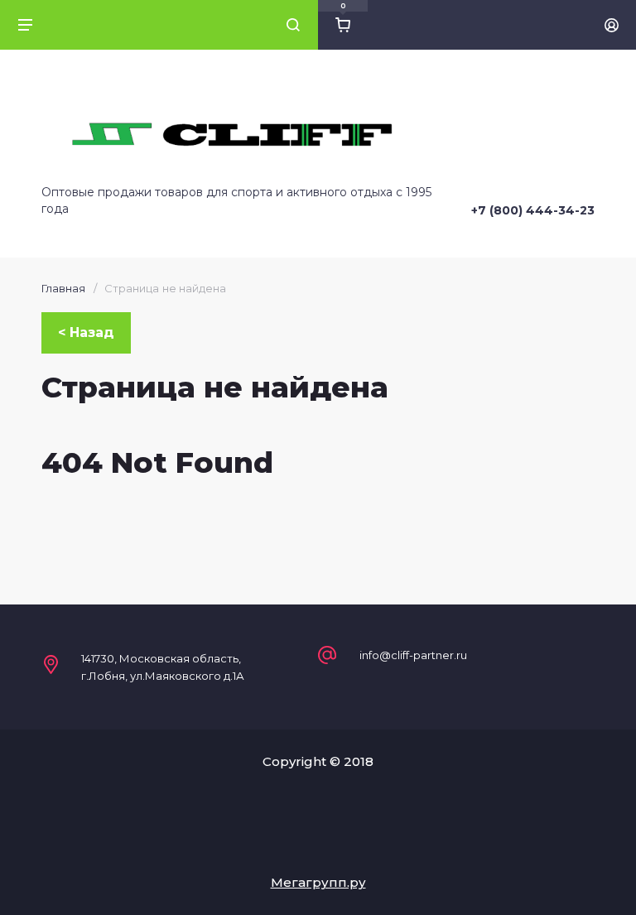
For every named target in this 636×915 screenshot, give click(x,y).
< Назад (86, 332)
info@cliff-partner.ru (413, 655)
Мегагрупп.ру (318, 882)
